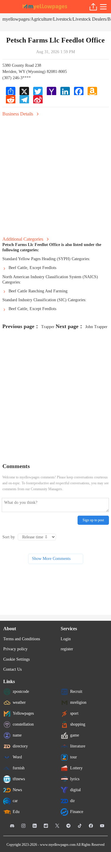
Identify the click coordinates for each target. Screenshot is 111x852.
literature (77, 746)
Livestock (62, 19)
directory (20, 746)
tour (73, 757)
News (17, 790)
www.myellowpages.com (57, 845)
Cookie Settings (16, 659)
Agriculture (41, 19)
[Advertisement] (55, 174)
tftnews (19, 779)
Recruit (76, 691)
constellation (23, 724)
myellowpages (15, 19)
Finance (76, 811)
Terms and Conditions (21, 639)
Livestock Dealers (89, 19)
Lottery (76, 768)
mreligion (78, 702)
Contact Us (12, 669)
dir (72, 801)
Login (66, 639)
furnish (19, 768)
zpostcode (21, 691)
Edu (16, 811)
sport (74, 713)
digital (75, 790)
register (67, 649)
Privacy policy (15, 649)
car (15, 801)
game (74, 735)
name (17, 735)
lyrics (74, 779)
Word (17, 757)
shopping (77, 724)
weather (19, 702)
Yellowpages (23, 713)
